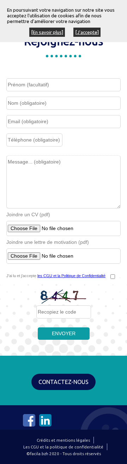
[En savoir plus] (47, 32)
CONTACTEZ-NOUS (63, 382)
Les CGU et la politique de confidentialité (63, 447)
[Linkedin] (45, 425)
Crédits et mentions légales (63, 440)
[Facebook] (29, 425)
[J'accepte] (87, 32)
